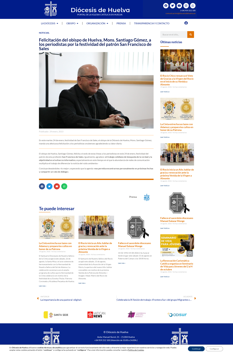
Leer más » (42, 286)
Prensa (121, 23)
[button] (42, 186)
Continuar (196, 349)
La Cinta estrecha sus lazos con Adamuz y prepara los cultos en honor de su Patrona (55, 246)
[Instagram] (186, 5)
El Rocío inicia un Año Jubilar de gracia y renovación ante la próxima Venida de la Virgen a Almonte (95, 247)
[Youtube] (179, 5)
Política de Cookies (136, 350)
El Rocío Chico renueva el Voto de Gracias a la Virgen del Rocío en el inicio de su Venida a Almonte (176, 80)
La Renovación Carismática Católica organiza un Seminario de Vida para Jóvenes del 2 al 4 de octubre (176, 265)
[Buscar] (190, 34)
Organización (95, 23)
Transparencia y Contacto (151, 23)
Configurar (214, 349)
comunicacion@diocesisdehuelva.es (181, 13)
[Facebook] (166, 5)
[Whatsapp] (193, 5)
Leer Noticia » (165, 92)
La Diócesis (48, 23)
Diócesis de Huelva (100, 10)
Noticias (44, 32)
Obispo (70, 23)
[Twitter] (172, 5)
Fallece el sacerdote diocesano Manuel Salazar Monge (134, 245)
